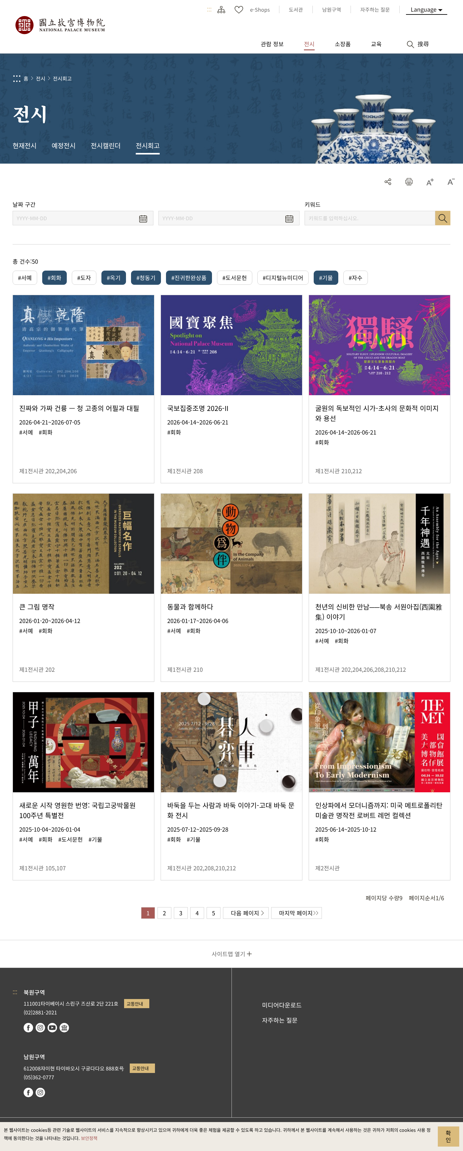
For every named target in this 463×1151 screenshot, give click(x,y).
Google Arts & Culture (64, 1027)
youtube (52, 1027)
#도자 (84, 277)
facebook (28, 1027)
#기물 (326, 277)
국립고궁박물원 (60, 25)
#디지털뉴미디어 (283, 277)
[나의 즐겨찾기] (238, 9)
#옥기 (114, 277)
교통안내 (135, 1003)
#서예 (25, 277)
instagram (40, 1027)
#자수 (356, 277)
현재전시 (25, 145)
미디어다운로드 (282, 1005)
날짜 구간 (24, 204)
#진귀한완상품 (189, 277)
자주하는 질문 (280, 1020)
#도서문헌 (234, 277)
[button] (408, 181)
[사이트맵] (221, 9)
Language (424, 9)
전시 (40, 78)
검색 (442, 218)
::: (209, 9)
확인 (448, 1136)
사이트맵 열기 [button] (228, 954)
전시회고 (62, 78)
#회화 (54, 277)
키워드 (313, 204)
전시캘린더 (106, 145)
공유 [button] (387, 181)
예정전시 (64, 145)
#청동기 (146, 277)
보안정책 (89, 1138)
